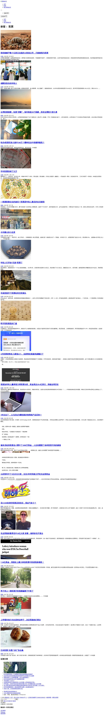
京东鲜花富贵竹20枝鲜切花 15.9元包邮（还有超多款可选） (19, 682)
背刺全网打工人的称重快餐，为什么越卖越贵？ (16, 677)
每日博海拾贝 (7, 7)
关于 (5, 4)
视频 (2, 115)
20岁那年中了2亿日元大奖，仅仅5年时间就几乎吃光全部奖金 (25, 474)
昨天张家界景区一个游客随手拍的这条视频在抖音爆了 (18, 674)
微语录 (14, 701)
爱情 (5, 701)
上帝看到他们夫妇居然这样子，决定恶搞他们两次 (21, 620)
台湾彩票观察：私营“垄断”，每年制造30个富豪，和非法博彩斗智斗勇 (29, 112)
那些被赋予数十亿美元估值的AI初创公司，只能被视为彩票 (24, 53)
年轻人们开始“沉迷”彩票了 (12, 263)
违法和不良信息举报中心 (10, 691)
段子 (11, 701)
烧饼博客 (48, 697)
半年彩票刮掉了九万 (9, 171)
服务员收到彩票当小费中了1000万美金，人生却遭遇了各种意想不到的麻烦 (31, 445)
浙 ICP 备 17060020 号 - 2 (20, 697)
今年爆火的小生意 (8, 232)
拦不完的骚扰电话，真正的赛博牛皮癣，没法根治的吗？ (19, 687)
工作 (7, 701)
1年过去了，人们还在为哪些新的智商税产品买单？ (21, 415)
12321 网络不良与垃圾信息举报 (12, 693)
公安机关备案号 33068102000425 (36, 697)
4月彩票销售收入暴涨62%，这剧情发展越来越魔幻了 (22, 354)
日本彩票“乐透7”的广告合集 (12, 650)
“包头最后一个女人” (9, 680)
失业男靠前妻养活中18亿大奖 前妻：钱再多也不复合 (22, 533)
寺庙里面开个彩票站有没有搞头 (13, 293)
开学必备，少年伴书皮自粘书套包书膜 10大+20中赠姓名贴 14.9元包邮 (22, 683)
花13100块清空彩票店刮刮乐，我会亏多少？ (18, 503)
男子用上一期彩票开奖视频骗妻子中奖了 (17, 591)
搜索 (17, 699)
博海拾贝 (7, 697)
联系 (5, 5)
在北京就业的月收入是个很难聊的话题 (14, 679)
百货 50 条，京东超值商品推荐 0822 (13, 688)
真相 (9, 701)
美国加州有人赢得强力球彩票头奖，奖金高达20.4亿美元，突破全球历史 (30, 384)
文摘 (2, 56)
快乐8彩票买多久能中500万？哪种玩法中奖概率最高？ (22, 143)
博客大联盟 (55, 697)
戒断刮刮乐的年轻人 (9, 83)
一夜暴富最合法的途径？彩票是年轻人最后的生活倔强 (22, 202)
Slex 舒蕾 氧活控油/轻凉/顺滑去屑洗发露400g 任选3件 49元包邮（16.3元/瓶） (24, 685)
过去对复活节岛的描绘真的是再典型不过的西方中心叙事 (19, 675)
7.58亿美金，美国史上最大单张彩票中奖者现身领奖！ (22, 562)
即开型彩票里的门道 (9, 324)
